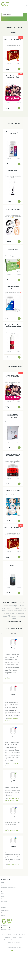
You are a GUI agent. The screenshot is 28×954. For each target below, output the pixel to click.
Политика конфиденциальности (8, 887)
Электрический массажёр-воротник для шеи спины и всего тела (13, 209)
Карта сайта (4, 901)
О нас (2, 882)
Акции (2, 893)
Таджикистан (10, 942)
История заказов (5, 912)
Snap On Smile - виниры (13, 490)
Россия (4, 934)
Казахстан (6, 939)
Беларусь (21, 934)
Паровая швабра (12, 170)
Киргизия (13, 939)
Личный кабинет (5, 910)
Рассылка (3, 915)
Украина (15, 934)
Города (2, 896)
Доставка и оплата (5, 885)
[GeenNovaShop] (5, 4)
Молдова (20, 939)
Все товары (13, 32)
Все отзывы (13, 633)
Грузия (20, 937)
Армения (14, 937)
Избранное (3, 907)
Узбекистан (18, 942)
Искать (25, 15)
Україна (9, 934)
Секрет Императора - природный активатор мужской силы (13, 416)
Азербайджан (7, 937)
